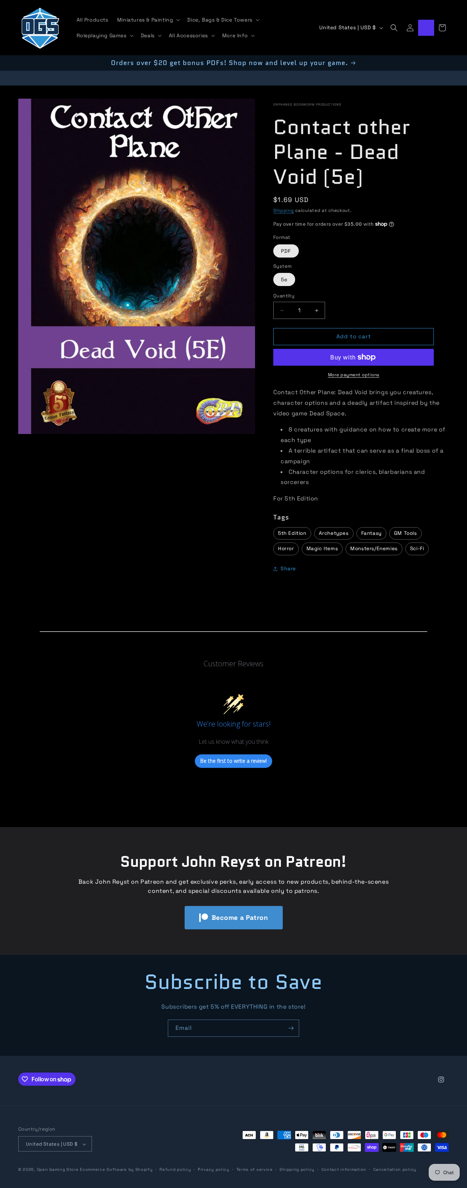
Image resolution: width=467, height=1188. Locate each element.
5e (284, 280)
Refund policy (175, 1169)
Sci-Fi (417, 549)
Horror (286, 549)
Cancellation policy (394, 1169)
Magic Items (322, 549)
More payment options (353, 375)
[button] (148, 19)
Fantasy (371, 533)
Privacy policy (213, 1169)
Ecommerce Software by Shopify (116, 1169)
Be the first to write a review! (233, 761)
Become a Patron (240, 917)
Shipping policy (296, 1169)
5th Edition (292, 533)
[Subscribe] (291, 1028)
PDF (286, 251)
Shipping (283, 210)
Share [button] (288, 569)
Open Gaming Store (58, 1169)
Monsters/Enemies (374, 549)
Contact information (343, 1169)
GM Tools (405, 533)
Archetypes (334, 533)
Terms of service (254, 1169)
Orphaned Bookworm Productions (307, 104)
